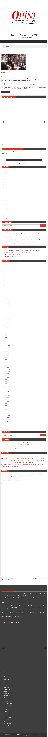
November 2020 (7, 395)
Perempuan (3, 464)
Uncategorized (6, 218)
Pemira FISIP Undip (26, 462)
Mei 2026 (5, 269)
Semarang (40, 464)
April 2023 (6, 339)
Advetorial (6, 174)
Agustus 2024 (6, 307)
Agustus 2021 (6, 377)
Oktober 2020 (6, 397)
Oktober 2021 (6, 373)
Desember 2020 (7, 393)
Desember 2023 (7, 323)
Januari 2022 (6, 367)
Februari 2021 (6, 389)
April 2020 (6, 409)
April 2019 (6, 425)
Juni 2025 (5, 289)
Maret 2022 (6, 363)
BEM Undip (23, 456)
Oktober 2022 (6, 349)
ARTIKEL (2, 72)
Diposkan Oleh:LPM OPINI (6, 83)
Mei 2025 (5, 291)
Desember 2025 (7, 277)
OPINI (5, 202)
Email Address (4, 153)
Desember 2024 (7, 299)
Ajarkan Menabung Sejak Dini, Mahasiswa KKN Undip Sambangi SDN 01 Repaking (20, 241)
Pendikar (42, 462)
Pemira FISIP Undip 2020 (37, 462)
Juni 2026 (5, 267)
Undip (8, 466)
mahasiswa (15, 460)
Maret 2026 (6, 273)
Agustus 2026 (6, 263)
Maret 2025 (6, 295)
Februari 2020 (6, 413)
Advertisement (6, 172)
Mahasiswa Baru (22, 460)
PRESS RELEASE (7, 208)
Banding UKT (9, 456)
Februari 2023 (6, 343)
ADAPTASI (6, 170)
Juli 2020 (5, 403)
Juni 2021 (5, 381)
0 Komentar (15, 83)
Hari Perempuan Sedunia (23, 458)
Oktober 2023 (6, 327)
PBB (33, 84)
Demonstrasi (38, 456)
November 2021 (7, 371)
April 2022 (6, 361)
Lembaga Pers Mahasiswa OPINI (25, 35)
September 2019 (7, 419)
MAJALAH (6, 198)
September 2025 (7, 283)
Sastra (31, 464)
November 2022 (7, 347)
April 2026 (6, 271)
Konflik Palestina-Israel (10, 84)
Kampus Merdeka (30, 458)
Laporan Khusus (7, 194)
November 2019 (7, 415)
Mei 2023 (5, 337)
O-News (28, 460)
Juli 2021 (5, 379)
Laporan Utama (7, 196)
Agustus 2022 (6, 353)
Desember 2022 (7, 345)
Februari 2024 (6, 319)
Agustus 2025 (6, 285)
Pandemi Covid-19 (42, 460)
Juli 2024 (5, 309)
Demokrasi (34, 456)
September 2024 (7, 305)
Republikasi (6, 210)
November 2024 (7, 301)
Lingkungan (9, 460)
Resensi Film (20, 464)
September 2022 (7, 351)
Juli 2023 (5, 333)
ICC (4, 84)
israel (6, 84)
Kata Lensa (6, 190)
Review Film (25, 464)
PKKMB (7, 464)
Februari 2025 (6, 297)
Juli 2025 (5, 287)
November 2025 (7, 279)
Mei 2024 (5, 313)
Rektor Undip (16, 464)
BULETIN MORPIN (7, 180)
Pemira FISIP (16, 462)
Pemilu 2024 (6, 204)
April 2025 (6, 293)
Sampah (29, 464)
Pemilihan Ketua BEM (4, 462)
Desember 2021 (7, 369)
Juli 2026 (5, 265)
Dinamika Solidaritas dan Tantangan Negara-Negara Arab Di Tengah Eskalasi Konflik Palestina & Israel (22, 80)
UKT (4, 466)
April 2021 (6, 385)
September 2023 (7, 329)
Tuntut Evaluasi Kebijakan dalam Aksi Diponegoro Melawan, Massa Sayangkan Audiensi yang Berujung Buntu (25, 593)
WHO (35, 84)
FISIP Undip (12, 458)
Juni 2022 (5, 357)
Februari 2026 (6, 275)
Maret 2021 (6, 387)
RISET (5, 212)
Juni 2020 (5, 405)
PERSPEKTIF (6, 206)
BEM (11, 456)
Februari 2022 (6, 365)
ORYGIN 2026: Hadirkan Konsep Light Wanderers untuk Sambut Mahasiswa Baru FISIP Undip (22, 239)
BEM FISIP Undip (17, 456)
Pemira (11, 462)
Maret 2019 (6, 427)
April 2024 (6, 315)
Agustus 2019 (6, 421)
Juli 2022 (5, 355)
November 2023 (7, 325)
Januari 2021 (6, 391)
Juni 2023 (5, 335)
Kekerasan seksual (39, 458)
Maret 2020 (6, 411)
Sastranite (35, 464)
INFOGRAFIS (6, 186)
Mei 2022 (5, 359)
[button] (3, 122)
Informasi (6, 188)
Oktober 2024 (6, 303)
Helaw (5, 250)
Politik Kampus (11, 464)
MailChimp (26, 163)
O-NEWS (5, 200)
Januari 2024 (6, 321)
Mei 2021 (5, 383)
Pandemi (36, 460)
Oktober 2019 (6, 417)
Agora (5, 176)
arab (2, 84)
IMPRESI (5, 184)
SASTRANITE (6, 214)
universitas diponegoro (15, 466)
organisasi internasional (25, 84)
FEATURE (5, 182)
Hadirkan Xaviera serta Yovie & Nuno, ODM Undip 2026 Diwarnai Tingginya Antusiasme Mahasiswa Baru (24, 237)
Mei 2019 (5, 423)
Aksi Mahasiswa (3, 456)
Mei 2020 (5, 407)
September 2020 (7, 399)
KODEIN (5, 192)
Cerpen (27, 456)
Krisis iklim (5, 460)
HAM (18, 458)
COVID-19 (30, 456)
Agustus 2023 (6, 331)
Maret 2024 (6, 317)
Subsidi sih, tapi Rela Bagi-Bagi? (14, 254)
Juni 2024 (5, 311)
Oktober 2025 (6, 281)
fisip (6, 458)
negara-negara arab (18, 84)
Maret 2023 (6, 341)
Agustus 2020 (6, 401)
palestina (31, 84)
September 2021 (7, 375)
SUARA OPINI (6, 216)
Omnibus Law (32, 460)
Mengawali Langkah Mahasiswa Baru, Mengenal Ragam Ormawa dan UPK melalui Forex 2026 (22, 243)
